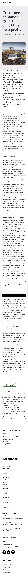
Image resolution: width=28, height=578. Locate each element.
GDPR (4, 542)
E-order (4, 473)
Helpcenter (5, 493)
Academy (5, 482)
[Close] (25, 281)
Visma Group (6, 567)
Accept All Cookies (13, 295)
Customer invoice (7, 468)
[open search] (21, 3)
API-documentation (8, 491)
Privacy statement (7, 544)
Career (4, 510)
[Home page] (7, 3)
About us (5, 502)
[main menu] (25, 3)
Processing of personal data (10, 547)
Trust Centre (6, 572)
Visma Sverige (6, 564)
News (4, 479)
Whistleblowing (6, 569)
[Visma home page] (14, 560)
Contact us (5, 500)
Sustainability (6, 505)
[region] (14, 289)
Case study (5, 484)
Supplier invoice (7, 471)
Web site (12, 418)
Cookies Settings (14, 291)
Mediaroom (5, 507)
